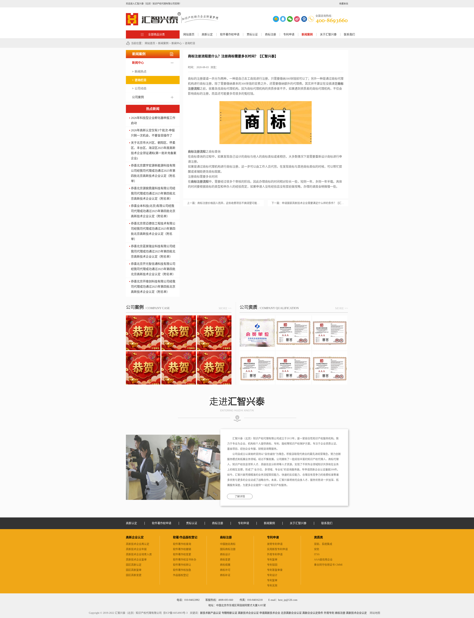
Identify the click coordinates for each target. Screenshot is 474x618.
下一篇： (307, 203)
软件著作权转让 (182, 564)
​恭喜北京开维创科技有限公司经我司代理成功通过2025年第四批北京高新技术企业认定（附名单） (153, 286)
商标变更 (225, 559)
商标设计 (225, 554)
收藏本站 (343, 3)
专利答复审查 (275, 570)
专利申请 (273, 537)
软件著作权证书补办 (184, 559)
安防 (316, 549)
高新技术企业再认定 (137, 544)
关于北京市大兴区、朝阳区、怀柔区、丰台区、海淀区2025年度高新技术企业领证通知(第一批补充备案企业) (153, 150)
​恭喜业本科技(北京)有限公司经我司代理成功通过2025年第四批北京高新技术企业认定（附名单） (153, 211)
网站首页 (188, 34)
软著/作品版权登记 (185, 537)
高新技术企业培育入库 (139, 554)
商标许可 (225, 570)
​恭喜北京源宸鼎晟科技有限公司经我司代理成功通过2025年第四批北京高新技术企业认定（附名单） (153, 193)
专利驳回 (272, 564)
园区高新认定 (133, 564)
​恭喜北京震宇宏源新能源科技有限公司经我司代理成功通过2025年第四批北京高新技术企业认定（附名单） (153, 173)
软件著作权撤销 (182, 549)
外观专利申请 (275, 554)
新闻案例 (163, 43)
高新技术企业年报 (136, 549)
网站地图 (374, 613)
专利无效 (272, 585)
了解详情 (240, 496)
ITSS (317, 554)
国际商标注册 (228, 549)
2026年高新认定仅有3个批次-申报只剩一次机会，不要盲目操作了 (153, 133)
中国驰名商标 (228, 544)
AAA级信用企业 (323, 559)
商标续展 (225, 564)
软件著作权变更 (182, 554)
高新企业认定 (135, 537)
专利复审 (272, 559)
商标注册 (226, 537)
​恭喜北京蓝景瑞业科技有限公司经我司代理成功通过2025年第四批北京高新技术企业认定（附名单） (153, 251)
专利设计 (272, 575)
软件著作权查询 (182, 544)
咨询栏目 (190, 43)
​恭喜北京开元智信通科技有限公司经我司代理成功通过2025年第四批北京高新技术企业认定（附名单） (153, 269)
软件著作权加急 (182, 570)
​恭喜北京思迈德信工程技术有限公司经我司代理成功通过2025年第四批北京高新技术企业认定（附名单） (153, 231)
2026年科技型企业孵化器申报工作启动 (153, 120)
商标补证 (225, 575)
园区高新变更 (133, 575)
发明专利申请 (275, 544)
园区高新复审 (133, 570)
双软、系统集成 (323, 544)
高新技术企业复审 (136, 559)
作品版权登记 (180, 575)
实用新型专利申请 (277, 549)
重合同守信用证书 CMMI (328, 564)
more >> (225, 308)
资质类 (318, 537)
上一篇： (223, 203)
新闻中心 (176, 43)
